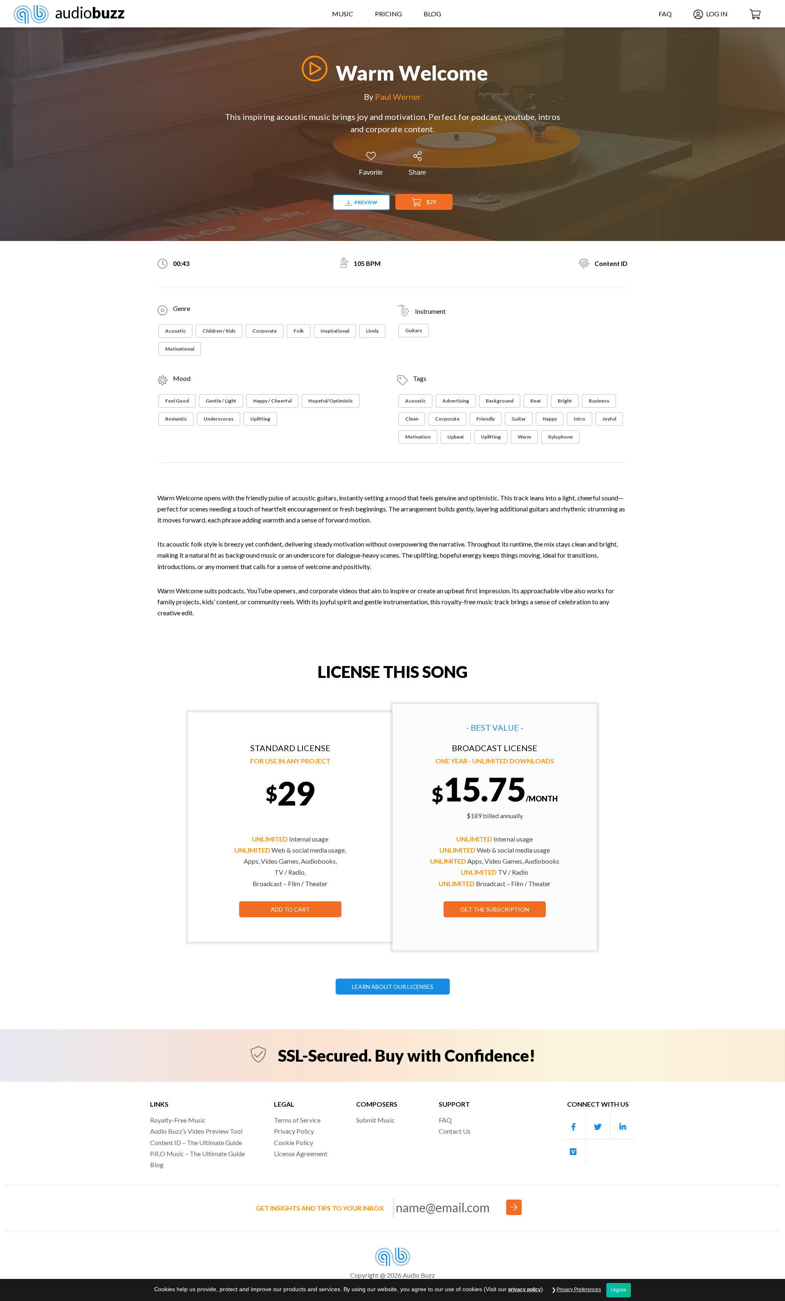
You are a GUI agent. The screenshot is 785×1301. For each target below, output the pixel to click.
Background (500, 401)
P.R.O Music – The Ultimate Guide (197, 1153)
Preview (365, 202)
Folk (299, 331)
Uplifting (260, 419)
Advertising (455, 401)
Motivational (179, 349)
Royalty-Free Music (178, 1120)
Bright (565, 401)
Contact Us (455, 1131)
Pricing (388, 14)
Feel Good (177, 401)
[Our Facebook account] (573, 1126)
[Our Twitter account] (598, 1126)
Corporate (264, 331)
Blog (432, 14)
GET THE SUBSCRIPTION (494, 909)
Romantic (176, 419)
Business (599, 401)
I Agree (618, 1290)
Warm (524, 437)
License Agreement (300, 1153)
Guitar (518, 419)
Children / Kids (219, 331)
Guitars (413, 330)
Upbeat (455, 437)
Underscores (218, 419)
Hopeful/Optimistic (330, 401)
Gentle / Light (221, 401)
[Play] (312, 68)
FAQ (665, 14)
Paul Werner (398, 96)
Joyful (609, 419)
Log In (716, 14)
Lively (372, 331)
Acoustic (175, 331)
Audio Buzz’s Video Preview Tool (196, 1131)
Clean (411, 419)
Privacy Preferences (578, 1289)
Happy (550, 419)
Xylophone (560, 437)
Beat (535, 401)
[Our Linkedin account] (622, 1126)
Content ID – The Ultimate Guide (196, 1142)
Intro (579, 419)
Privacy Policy (294, 1131)
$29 (430, 201)
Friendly (485, 419)
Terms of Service (297, 1120)
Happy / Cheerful (272, 401)
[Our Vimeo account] (573, 1151)
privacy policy (524, 1289)
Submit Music (375, 1120)
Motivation (418, 437)
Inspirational (335, 331)
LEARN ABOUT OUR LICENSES (392, 986)
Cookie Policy (293, 1142)
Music (342, 14)
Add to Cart (290, 909)
